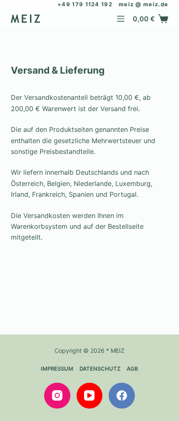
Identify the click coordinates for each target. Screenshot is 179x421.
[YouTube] (90, 396)
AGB (132, 368)
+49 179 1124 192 (84, 4)
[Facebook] (122, 396)
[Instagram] (57, 396)
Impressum (57, 368)
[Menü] (120, 18)
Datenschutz (100, 368)
